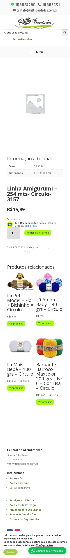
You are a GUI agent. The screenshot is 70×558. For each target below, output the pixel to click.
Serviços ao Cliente (22, 500)
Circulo (35, 251)
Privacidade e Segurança (25, 509)
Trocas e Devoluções (23, 514)
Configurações (44, 545)
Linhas (44, 247)
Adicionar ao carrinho (38, 232)
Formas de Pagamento (24, 519)
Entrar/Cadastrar (22, 39)
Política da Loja (19, 483)
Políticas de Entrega (23, 505)
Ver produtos (16, 323)
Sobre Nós (16, 478)
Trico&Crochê (15, 251)
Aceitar (10, 552)
